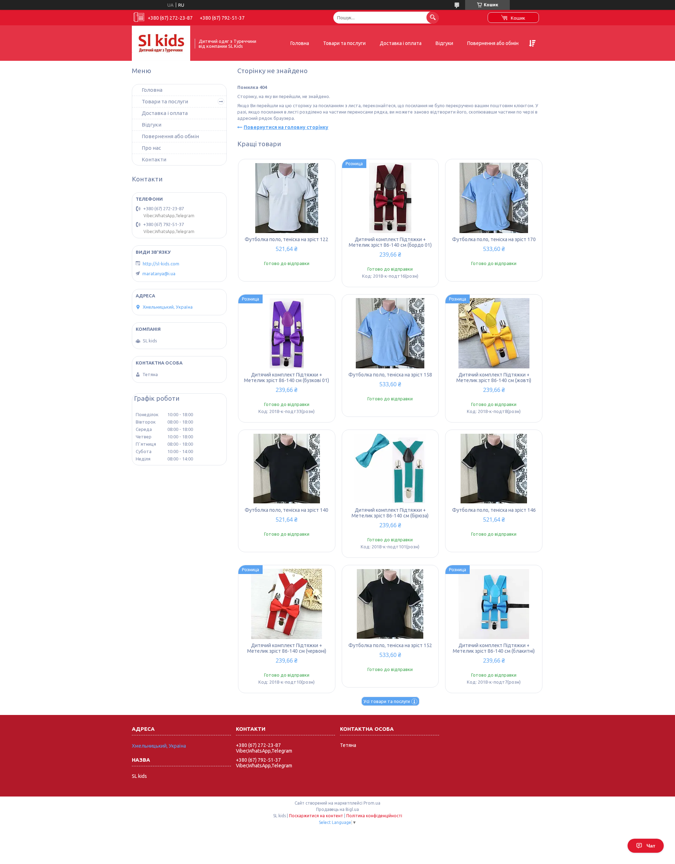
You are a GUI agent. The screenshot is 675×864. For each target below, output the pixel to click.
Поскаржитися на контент (316, 815)
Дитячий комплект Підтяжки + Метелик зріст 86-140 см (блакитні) (494, 648)
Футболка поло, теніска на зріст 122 (286, 239)
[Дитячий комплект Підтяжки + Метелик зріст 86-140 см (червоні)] (287, 604)
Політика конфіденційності (374, 815)
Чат (651, 846)
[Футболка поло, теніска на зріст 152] (390, 604)
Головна (299, 43)
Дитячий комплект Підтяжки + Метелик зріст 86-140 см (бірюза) (390, 512)
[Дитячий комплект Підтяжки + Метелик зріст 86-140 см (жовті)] (494, 333)
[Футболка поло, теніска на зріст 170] (494, 198)
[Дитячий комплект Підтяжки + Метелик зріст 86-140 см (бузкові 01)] (287, 333)
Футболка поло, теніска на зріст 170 (494, 239)
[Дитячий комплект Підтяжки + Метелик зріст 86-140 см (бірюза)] (390, 468)
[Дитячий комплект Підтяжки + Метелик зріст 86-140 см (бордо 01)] (390, 198)
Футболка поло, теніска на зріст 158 (390, 375)
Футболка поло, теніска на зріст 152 (390, 645)
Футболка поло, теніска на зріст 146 (494, 510)
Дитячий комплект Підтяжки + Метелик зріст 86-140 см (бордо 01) (390, 242)
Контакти (154, 159)
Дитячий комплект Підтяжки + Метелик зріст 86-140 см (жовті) (493, 377)
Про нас (151, 148)
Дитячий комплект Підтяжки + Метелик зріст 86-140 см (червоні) (286, 648)
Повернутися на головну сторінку (286, 127)
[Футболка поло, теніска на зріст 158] (390, 333)
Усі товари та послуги (387, 701)
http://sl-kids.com (161, 263)
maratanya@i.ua (158, 273)
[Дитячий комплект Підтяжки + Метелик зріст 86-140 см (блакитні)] (494, 604)
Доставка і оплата (401, 43)
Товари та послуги (344, 43)
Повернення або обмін (493, 43)
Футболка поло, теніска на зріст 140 (286, 510)
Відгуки (444, 43)
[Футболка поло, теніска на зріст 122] (287, 198)
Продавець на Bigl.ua (337, 809)
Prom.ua (372, 803)
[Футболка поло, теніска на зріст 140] (287, 468)
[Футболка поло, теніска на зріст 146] (494, 468)
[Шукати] (432, 17)
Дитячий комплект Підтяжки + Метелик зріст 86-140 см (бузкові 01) (286, 377)
